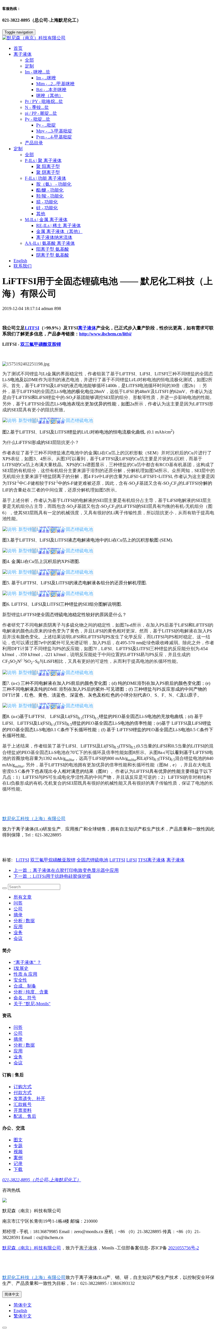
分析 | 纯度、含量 (31, 991)
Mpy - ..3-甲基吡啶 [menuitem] (54, 131)
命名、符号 (25, 997)
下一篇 (52, 876)
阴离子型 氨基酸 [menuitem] (52, 255)
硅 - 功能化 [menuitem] (47, 207)
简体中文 (12, 1294)
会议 (18, 938)
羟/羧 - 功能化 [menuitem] (50, 196)
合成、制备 (25, 986)
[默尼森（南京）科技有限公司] (108, 38)
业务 (18, 932)
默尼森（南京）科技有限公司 (31, 1247)
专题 (18, 1145)
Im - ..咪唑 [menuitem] (46, 77)
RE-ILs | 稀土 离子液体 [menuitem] (58, 225)
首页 (18, 48)
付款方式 (23, 1092)
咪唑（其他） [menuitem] (49, 95)
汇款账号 (23, 1104)
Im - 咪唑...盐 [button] (37, 71)
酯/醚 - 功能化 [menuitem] (50, 190)
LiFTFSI (117, 860)
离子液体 (87, 328)
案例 (18, 1157)
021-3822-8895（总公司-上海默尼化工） (41, 1179)
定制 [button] (18, 148)
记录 (18, 1163)
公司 (18, 908)
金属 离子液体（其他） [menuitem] (59, 231)
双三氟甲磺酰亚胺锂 (40, 344)
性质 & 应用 (25, 974)
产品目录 (34, 142)
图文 (18, 1139)
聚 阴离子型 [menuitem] (48, 172)
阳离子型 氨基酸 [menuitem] (52, 249)
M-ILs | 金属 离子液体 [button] (46, 219)
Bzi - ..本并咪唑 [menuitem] (51, 89)
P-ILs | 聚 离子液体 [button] (43, 160)
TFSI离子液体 (151, 860)
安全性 (20, 980)
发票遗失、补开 (29, 1098)
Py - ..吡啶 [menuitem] (46, 125)
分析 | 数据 (24, 920)
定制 (29, 66)
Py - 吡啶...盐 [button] (37, 119)
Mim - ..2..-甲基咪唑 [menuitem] (55, 83)
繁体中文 (23, 1316)
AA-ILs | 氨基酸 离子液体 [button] (50, 243)
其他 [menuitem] (40, 213)
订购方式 (23, 1086)
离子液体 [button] (23, 54)
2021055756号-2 (183, 1247)
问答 (18, 903)
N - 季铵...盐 (37, 107)
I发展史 (21, 968)
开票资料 (23, 1110)
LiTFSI (32, 328)
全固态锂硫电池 (92, 860)
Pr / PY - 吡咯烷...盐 (44, 101)
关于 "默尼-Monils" (32, 1003)
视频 (18, 1151)
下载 (18, 1169)
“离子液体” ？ (27, 962)
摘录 (18, 914)
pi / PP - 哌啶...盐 (41, 113)
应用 (18, 926)
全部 (29, 60)
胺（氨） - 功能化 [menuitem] (53, 184)
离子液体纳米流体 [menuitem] (54, 237)
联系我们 (23, 266)
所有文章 (23, 897)
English (20, 260)
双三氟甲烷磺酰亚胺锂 (52, 860)
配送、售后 (25, 1116)
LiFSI (131, 860)
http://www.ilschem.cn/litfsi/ (105, 333)
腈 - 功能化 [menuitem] (47, 201)
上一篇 (66, 870)
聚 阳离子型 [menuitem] (48, 166)
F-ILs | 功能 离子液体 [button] (45, 178)
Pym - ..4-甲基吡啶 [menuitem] (54, 136)
